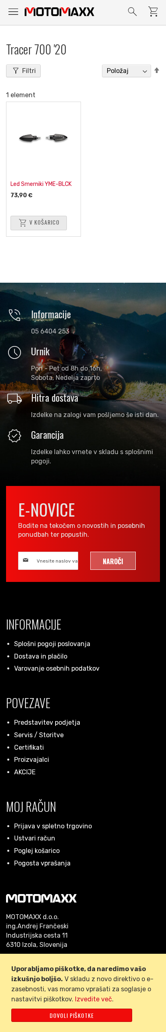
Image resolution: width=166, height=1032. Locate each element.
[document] (84, 993)
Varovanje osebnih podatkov (57, 668)
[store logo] (59, 11)
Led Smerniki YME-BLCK (41, 184)
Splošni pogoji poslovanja (52, 644)
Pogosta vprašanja (42, 863)
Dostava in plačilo (40, 656)
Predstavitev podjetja (47, 722)
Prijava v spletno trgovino (53, 826)
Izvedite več (93, 999)
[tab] (23, 71)
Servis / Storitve (39, 735)
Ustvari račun (34, 838)
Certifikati (29, 747)
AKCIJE (24, 772)
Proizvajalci (31, 759)
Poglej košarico (37, 851)
